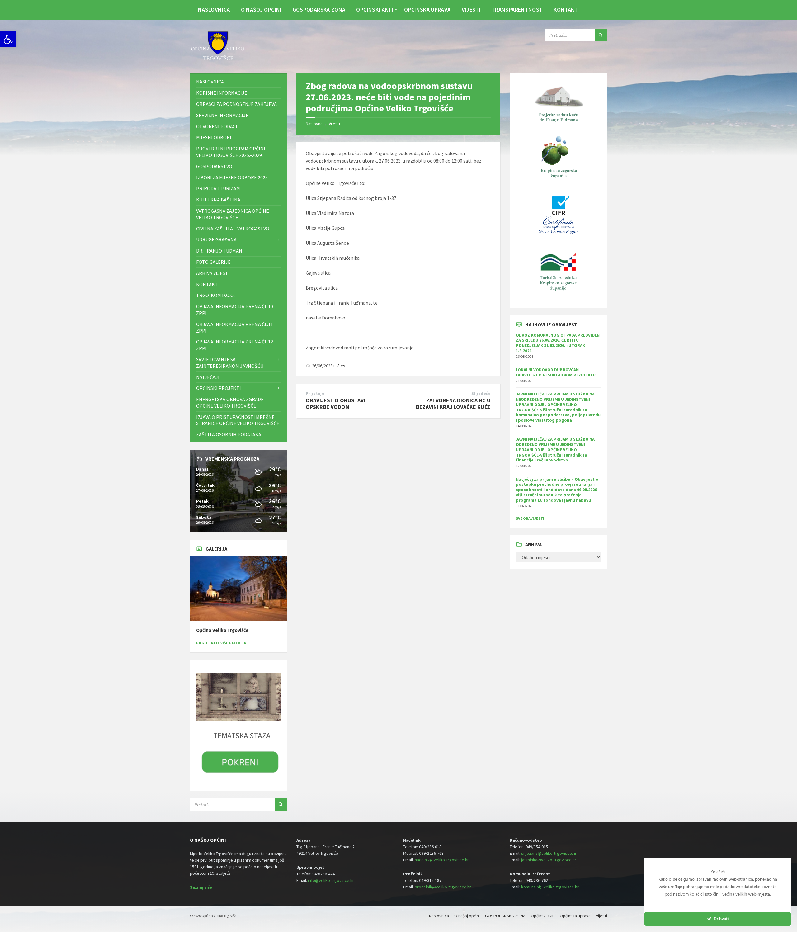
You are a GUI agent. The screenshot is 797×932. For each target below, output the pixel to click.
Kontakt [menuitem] (566, 9)
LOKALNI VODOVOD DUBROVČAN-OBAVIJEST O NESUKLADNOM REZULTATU (556, 372)
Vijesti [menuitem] (471, 9)
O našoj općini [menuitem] (261, 9)
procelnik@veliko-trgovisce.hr (443, 887)
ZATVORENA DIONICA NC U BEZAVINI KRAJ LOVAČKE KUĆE (453, 403)
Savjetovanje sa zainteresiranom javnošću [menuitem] (229, 362)
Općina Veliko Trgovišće (222, 630)
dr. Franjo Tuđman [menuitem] (219, 251)
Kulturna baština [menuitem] (218, 199)
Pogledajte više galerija (221, 643)
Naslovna (314, 123)
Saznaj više (201, 887)
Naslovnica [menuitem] (214, 9)
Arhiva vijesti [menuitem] (213, 273)
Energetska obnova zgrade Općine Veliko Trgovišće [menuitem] (230, 402)
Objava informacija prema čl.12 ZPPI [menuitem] (234, 344)
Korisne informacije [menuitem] (221, 93)
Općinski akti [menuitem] (374, 9)
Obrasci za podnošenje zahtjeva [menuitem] (236, 104)
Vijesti (334, 123)
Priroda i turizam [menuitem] (218, 188)
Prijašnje (315, 393)
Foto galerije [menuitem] (213, 262)
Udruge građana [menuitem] (216, 239)
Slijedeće (481, 393)
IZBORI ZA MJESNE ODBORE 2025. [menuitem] (232, 177)
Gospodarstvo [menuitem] (214, 166)
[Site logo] (218, 60)
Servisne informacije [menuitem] (222, 115)
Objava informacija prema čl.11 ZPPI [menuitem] (234, 327)
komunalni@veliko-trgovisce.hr (550, 887)
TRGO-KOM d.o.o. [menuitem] (215, 295)
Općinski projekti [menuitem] (218, 388)
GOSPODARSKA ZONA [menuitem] (319, 9)
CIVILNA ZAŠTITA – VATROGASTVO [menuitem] (232, 228)
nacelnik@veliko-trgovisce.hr (442, 860)
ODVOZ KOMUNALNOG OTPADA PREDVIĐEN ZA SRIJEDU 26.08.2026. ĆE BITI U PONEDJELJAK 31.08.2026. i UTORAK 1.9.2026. (558, 342)
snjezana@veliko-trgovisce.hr (549, 853)
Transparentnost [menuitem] (517, 9)
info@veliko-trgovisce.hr (331, 880)
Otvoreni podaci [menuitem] (216, 126)
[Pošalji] (601, 35)
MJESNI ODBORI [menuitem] (213, 137)
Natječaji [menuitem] (207, 377)
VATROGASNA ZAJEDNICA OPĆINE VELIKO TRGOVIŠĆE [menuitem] (232, 214)
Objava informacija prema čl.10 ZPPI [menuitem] (234, 309)
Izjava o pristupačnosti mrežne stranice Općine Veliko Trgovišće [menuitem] (237, 420)
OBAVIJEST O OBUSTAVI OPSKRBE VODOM (335, 403)
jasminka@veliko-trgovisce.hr (548, 860)
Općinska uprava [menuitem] (427, 9)
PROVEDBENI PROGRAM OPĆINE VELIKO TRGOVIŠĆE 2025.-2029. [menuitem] (231, 151)
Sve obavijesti (530, 518)
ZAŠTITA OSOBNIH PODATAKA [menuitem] (228, 434)
